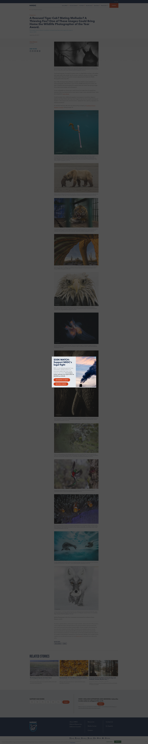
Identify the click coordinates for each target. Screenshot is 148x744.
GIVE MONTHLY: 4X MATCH (62, 379)
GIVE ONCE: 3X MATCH (61, 384)
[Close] (95, 357)
